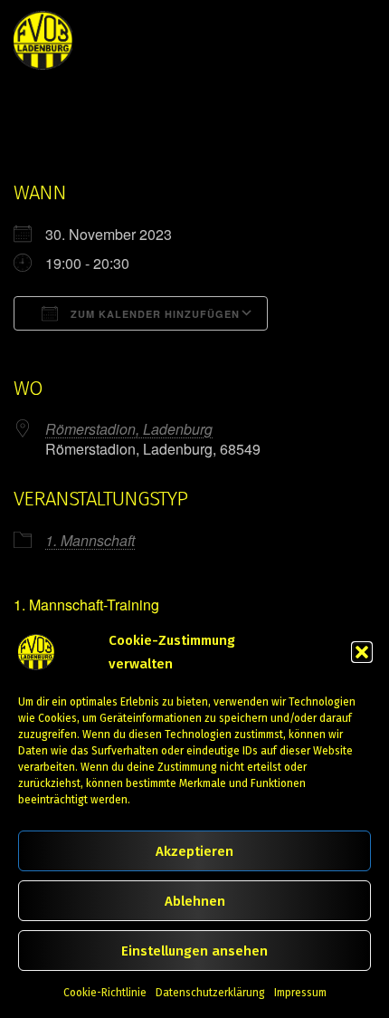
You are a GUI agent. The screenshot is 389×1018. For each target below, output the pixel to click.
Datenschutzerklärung (210, 992)
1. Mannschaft (90, 540)
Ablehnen (195, 901)
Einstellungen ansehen (194, 951)
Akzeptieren (194, 851)
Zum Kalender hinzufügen (153, 314)
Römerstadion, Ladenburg (129, 428)
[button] (362, 652)
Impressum (300, 992)
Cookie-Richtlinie (105, 992)
